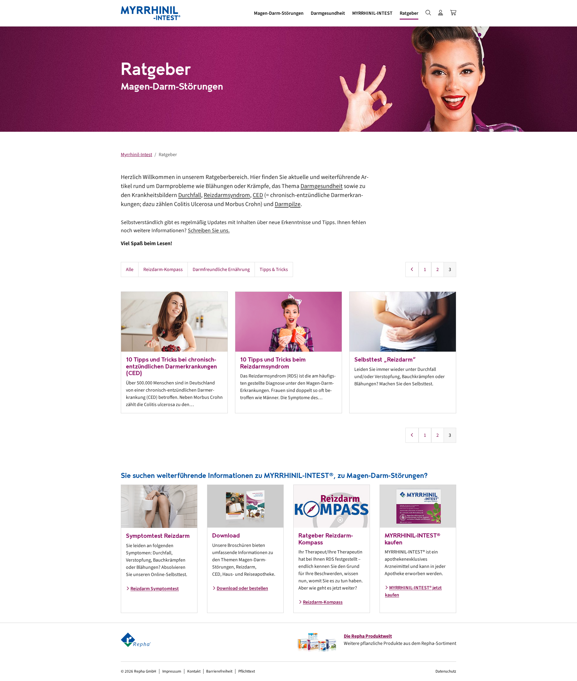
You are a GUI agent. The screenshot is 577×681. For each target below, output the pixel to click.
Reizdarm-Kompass (163, 269)
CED (258, 195)
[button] (278, 13)
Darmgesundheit (322, 186)
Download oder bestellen (242, 588)
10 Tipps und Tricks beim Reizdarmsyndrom (273, 363)
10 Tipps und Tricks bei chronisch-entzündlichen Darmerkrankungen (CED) (171, 366)
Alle (129, 269)
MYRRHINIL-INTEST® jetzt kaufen (413, 591)
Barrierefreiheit (219, 671)
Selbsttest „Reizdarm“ (385, 360)
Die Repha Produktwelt (368, 636)
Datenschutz (445, 671)
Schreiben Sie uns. (209, 230)
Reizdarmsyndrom (227, 195)
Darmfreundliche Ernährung (221, 269)
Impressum (171, 671)
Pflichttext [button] (246, 671)
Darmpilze (288, 204)
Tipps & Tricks (274, 269)
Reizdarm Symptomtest (154, 588)
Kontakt (193, 671)
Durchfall (189, 195)
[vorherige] (412, 269)
